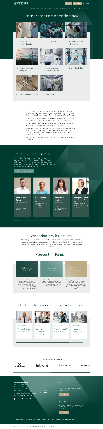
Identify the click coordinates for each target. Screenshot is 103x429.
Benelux (71, 419)
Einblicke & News (47, 390)
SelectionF (68, 3)
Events (69, 8)
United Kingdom (56, 419)
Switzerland (65, 419)
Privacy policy (41, 426)
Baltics (38, 419)
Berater (56, 8)
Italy (49, 419)
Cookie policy (51, 426)
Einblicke (75, 8)
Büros (44, 389)
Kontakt (87, 8)
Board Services (77, 3)
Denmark (16, 419)
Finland (28, 419)
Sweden (33, 419)
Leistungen (45, 387)
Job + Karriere (63, 8)
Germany (44, 419)
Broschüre (64, 394)
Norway (22, 419)
